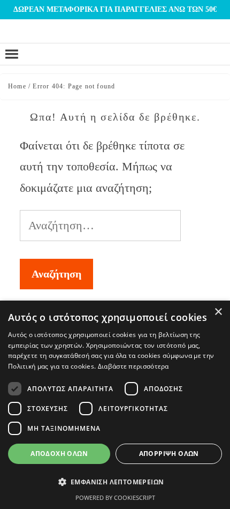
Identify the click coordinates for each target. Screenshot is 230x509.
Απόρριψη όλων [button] (169, 453)
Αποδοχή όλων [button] (59, 453)
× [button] (218, 312)
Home (17, 86)
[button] (115, 482)
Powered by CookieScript (115, 497)
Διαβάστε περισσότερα (133, 366)
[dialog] (115, 405)
